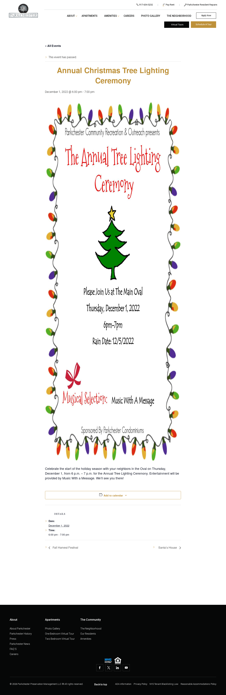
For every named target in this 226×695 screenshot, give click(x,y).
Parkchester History (21, 633)
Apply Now (206, 15)
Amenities (110, 15)
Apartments (89, 15)
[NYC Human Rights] (108, 660)
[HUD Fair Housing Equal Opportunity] (117, 660)
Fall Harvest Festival (65, 547)
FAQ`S (13, 649)
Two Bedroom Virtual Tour (60, 638)
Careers (129, 15)
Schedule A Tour (204, 24)
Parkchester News (20, 644)
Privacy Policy (141, 684)
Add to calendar (113, 495)
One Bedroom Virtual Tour (59, 633)
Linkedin (117, 667)
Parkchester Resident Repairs (202, 5)
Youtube (126, 667)
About (71, 15)
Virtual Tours (177, 24)
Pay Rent (169, 5)
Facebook (99, 667)
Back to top (100, 684)
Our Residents (88, 633)
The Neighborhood (179, 15)
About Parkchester (20, 628)
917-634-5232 (146, 5)
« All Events (53, 46)
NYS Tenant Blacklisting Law (164, 684)
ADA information (123, 684)
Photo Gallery (150, 15)
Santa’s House (168, 547)
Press (13, 638)
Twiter (108, 667)
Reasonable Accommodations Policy (198, 684)
